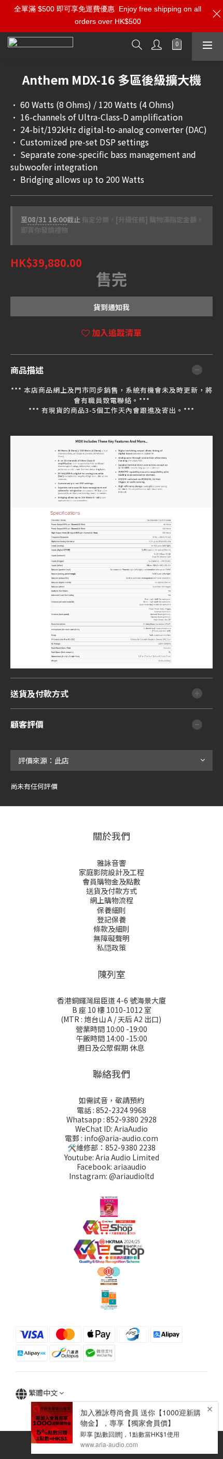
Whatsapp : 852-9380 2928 (111, 1119)
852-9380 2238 (130, 1147)
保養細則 (111, 910)
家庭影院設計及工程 (111, 872)
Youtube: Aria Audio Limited (111, 1157)
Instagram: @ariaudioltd (111, 1176)
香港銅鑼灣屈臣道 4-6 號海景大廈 (111, 1000)
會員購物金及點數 (111, 881)
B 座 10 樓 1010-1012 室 (111, 1010)
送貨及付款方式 (111, 891)
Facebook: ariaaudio (111, 1166)
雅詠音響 (111, 863)
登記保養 (111, 919)
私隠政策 (111, 947)
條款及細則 (111, 928)
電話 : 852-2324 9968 (111, 1110)
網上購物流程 (111, 900)
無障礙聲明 (111, 938)
